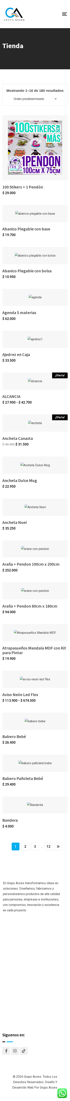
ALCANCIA (11, 396)
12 (48, 846)
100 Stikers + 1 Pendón (22, 187)
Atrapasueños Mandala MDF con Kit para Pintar (34, 650)
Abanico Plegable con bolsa (27, 271)
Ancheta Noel (14, 522)
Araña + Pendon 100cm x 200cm (31, 564)
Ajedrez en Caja (16, 354)
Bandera (10, 820)
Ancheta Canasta (17, 438)
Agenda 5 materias (19, 312)
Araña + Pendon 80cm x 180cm (29, 606)
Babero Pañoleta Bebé (22, 778)
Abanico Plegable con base (26, 229)
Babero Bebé (14, 736)
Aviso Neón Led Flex (20, 694)
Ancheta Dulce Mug (19, 480)
